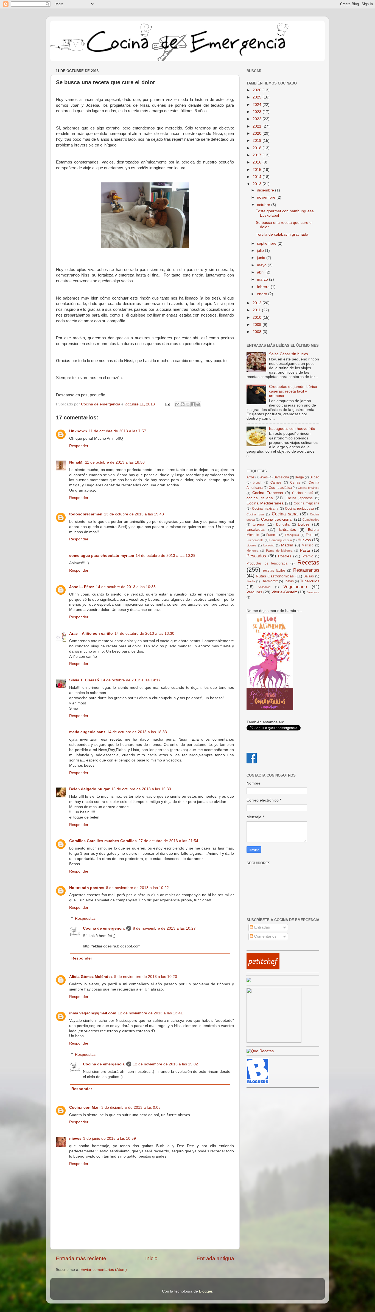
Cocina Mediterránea (265, 503)
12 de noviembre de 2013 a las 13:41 (150, 1013)
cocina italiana (260, 498)
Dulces (304, 524)
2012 (257, 303)
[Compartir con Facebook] (193, 404)
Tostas (289, 581)
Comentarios (264, 936)
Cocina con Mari (84, 1107)
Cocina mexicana (265, 508)
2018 (257, 148)
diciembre (266, 190)
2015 (257, 170)
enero (262, 294)
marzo (263, 279)
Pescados (256, 555)
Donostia (283, 524)
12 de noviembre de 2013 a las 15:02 (165, 1064)
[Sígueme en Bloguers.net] (258, 1082)
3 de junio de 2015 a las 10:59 (109, 1138)
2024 (257, 105)
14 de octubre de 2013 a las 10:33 (126, 587)
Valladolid (264, 587)
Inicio (151, 1258)
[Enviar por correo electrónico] (177, 404)
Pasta (305, 550)
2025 (257, 97)
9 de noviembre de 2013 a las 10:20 (145, 977)
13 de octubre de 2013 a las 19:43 (134, 514)
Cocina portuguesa (299, 508)
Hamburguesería (280, 540)
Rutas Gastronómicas (275, 576)
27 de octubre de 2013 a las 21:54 (168, 841)
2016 (257, 162)
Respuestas (85, 919)
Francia (272, 535)
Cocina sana (285, 513)
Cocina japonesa (299, 498)
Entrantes (287, 529)
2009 (257, 325)
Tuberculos (309, 581)
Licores (251, 545)
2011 (257, 310)
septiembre (267, 243)
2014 (257, 177)
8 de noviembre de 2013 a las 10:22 (137, 888)
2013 (257, 184)
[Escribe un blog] (182, 404)
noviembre (266, 197)
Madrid (287, 545)
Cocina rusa (255, 514)
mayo (262, 265)
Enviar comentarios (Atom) (103, 1270)
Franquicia (292, 535)
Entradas (261, 927)
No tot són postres (86, 888)
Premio (308, 556)
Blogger (205, 1291)
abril (261, 272)
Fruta (310, 535)
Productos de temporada (267, 563)
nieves (75, 1138)
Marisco (308, 545)
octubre (264, 205)
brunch (257, 482)
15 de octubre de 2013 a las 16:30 (141, 789)
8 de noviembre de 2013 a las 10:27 (164, 928)
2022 (257, 119)
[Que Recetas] (260, 1051)
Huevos (304, 540)
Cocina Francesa (267, 493)
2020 (257, 133)
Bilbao (314, 477)
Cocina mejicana (307, 503)
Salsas (309, 576)
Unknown (78, 431)
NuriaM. (76, 462)
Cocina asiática (280, 488)
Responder (78, 446)
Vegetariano (295, 586)
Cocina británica (308, 487)
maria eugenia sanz (87, 732)
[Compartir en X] (188, 404)
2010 (257, 317)
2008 (257, 332)
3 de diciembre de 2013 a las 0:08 (131, 1107)
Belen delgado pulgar (89, 789)
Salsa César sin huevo (288, 354)
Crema (258, 524)
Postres (284, 556)
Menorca (252, 550)
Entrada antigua (215, 1258)
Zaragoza (312, 592)
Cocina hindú (302, 493)
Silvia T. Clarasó (84, 680)
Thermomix (269, 581)
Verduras (254, 592)
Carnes (275, 482)
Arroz (250, 477)
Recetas (308, 562)
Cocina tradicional (276, 519)
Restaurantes (306, 570)
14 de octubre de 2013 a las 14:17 (131, 680)
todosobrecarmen (85, 514)
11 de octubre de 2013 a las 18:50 (115, 462)
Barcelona (281, 477)
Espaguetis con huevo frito (292, 429)
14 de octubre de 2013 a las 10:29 (165, 556)
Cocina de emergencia (104, 928)
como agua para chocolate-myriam (101, 556)
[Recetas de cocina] (263, 968)
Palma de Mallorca (279, 550)
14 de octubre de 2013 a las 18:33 (137, 732)
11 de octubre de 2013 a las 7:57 (117, 431)
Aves (264, 477)
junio (261, 258)
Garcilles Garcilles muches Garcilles (103, 841)
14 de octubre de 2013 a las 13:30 (144, 633)
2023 (257, 112)
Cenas (295, 482)
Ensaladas (256, 529)
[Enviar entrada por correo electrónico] (167, 404)
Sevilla (251, 581)
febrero (264, 287)
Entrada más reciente (81, 1258)
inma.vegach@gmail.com (92, 1013)
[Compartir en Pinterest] (198, 404)
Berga (299, 477)
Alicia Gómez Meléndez (91, 977)
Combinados (311, 519)
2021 (257, 126)
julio (261, 251)
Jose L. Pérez (81, 587)
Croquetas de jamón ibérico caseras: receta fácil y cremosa (293, 391)
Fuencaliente (255, 540)
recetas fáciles (274, 570)
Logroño (268, 545)
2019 (257, 141)
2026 (257, 90)
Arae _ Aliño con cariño (91, 633)
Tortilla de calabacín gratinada (282, 234)
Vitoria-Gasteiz (284, 592)
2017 (257, 155)
